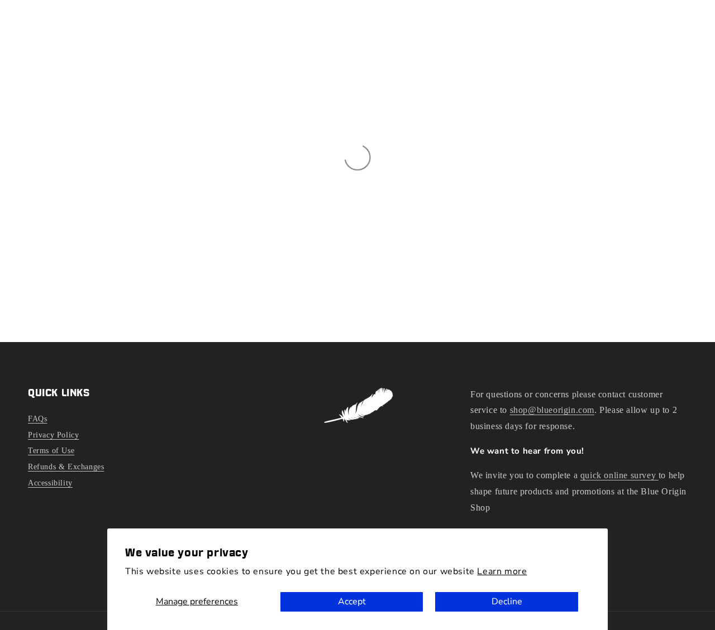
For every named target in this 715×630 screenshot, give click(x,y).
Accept (352, 601)
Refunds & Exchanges (66, 467)
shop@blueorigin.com (552, 410)
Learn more (502, 571)
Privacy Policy (53, 435)
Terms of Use (51, 450)
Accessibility (50, 483)
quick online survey (619, 475)
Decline (507, 601)
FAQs (37, 419)
